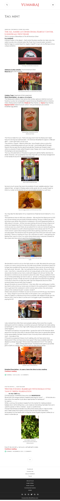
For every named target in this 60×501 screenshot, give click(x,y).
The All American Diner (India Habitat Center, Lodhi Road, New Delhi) (29, 33)
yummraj (30, 4)
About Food (30, 480)
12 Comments (25, 374)
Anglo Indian (30, 483)
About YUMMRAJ (30, 473)
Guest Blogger (20, 386)
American (7, 29)
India (27, 29)
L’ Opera (42, 103)
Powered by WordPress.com (30, 498)
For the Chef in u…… (10, 386)
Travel (30, 476)
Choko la (27, 103)
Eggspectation (10, 104)
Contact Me (30, 471)
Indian (30, 490)
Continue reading (11, 371)
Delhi (24, 29)
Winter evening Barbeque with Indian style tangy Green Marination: (28, 390)
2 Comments (27, 451)
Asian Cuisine (30, 485)
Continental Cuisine (16, 29)
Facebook (30, 469)
